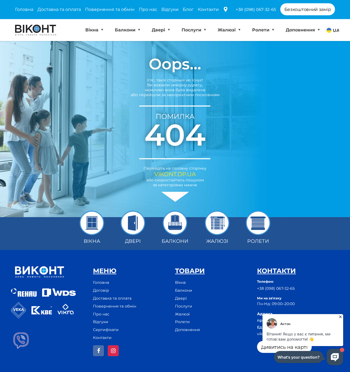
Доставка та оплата (59, 9)
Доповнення (301, 30)
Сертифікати (106, 329)
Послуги (192, 30)
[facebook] (98, 350)
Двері (159, 30)
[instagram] (113, 350)
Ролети (261, 30)
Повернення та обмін (110, 9)
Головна (24, 9)
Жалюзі (227, 30)
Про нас (148, 9)
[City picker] (225, 10)
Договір (101, 290)
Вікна (92, 30)
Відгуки (170, 9)
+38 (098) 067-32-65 (256, 9)
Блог (188, 9)
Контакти (208, 9)
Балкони (126, 30)
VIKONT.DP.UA (175, 174)
